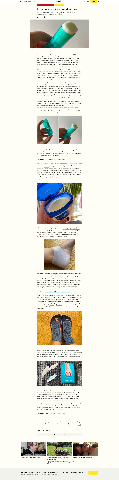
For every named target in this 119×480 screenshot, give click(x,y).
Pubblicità (37, 472)
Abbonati (93, 1)
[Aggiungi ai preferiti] (44, 17)
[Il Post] (59, 1)
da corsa (52, 305)
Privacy (44, 472)
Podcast (29, 1)
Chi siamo (31, 472)
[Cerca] (32, 1)
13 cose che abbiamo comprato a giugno (55, 413)
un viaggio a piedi (59, 163)
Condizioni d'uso (65, 472)
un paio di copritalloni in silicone (71, 229)
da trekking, (59, 305)
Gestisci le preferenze (53, 472)
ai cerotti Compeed (46, 358)
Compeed (43, 430)
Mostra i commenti (59, 435)
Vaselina (46, 167)
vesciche (48, 430)
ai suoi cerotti (40, 105)
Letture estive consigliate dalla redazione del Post (57, 292)
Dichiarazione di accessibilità (78, 472)
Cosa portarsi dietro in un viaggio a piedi (55, 159)
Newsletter (24, 1)
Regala (88, 1)
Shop (85, 1)
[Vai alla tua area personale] (98, 1)
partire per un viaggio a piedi (56, 295)
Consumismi (59, 4)
